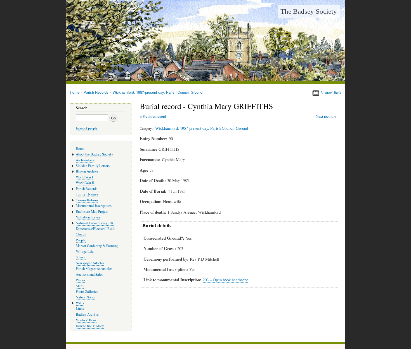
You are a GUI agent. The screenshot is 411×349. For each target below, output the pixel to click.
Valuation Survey (88, 217)
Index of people (87, 128)
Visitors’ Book (86, 320)
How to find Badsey (90, 326)
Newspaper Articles (90, 263)
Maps (80, 286)
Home (74, 92)
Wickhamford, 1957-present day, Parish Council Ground (157, 92)
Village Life (85, 251)
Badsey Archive (87, 314)
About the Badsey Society (94, 154)
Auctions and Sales (89, 274)
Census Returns (87, 200)
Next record (325, 116)
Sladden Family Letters (93, 165)
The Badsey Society (308, 11)
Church (81, 234)
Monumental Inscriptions (94, 205)
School (81, 257)
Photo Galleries (87, 291)
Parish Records (96, 92)
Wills (80, 303)
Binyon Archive (87, 171)
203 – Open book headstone (225, 279)
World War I (84, 177)
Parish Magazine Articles (94, 268)
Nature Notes (85, 297)
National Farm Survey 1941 (95, 223)
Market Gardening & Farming (97, 245)
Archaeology (85, 160)
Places (80, 280)
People (81, 240)
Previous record (154, 116)
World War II (85, 182)
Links (80, 308)
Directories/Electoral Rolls (95, 228)
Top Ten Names (87, 194)
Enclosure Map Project (92, 211)
